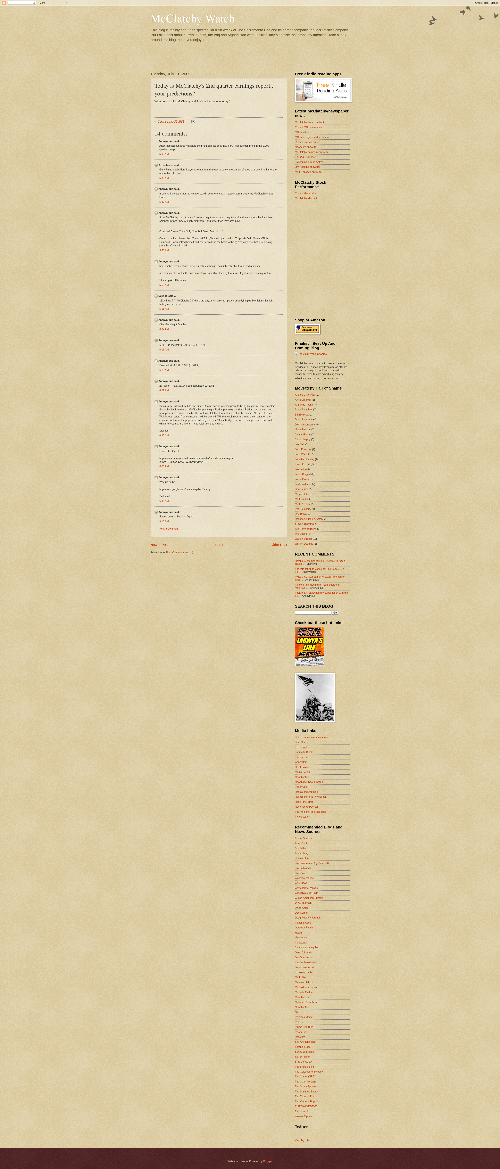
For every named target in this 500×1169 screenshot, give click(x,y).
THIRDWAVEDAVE (306, 1106)
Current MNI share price (308, 127)
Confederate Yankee (306, 887)
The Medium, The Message (310, 811)
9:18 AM (164, 521)
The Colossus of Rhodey (309, 1071)
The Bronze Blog (304, 1066)
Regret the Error (304, 801)
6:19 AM (164, 370)
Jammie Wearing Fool (307, 947)
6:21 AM (164, 390)
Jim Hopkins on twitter (307, 166)
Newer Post (159, 545)
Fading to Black (304, 752)
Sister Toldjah (302, 1056)
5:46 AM (164, 250)
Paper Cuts (301, 786)
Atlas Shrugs (302, 853)
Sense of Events (304, 1051)
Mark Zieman (302, 504)
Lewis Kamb (302, 479)
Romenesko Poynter (306, 806)
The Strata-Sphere (305, 1086)
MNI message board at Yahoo (312, 137)
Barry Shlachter (303, 409)
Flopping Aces (303, 922)
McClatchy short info (306, 198)
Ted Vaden (301, 533)
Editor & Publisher (305, 156)
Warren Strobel (303, 538)
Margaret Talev (303, 494)
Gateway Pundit (304, 927)
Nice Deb (300, 1012)
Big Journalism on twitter (309, 162)
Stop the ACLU (303, 1061)
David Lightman (303, 419)
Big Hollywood (303, 868)
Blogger (267, 1161)
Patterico (300, 1022)
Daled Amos (302, 907)
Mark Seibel (301, 499)
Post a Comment (169, 528)
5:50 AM (164, 285)
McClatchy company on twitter (312, 152)
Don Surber (301, 912)
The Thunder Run (304, 1096)
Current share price (305, 193)
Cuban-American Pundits (309, 897)
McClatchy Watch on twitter (310, 122)
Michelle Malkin (303, 992)
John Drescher (303, 449)
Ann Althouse (302, 848)
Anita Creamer (303, 399)
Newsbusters (302, 777)
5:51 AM (164, 308)
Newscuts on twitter (306, 146)
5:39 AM (164, 201)
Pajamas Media (303, 1017)
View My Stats (303, 1140)
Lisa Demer (301, 489)
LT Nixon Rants (303, 972)
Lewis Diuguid (303, 474)
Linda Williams (303, 484)
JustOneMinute (303, 957)
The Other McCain (305, 1081)
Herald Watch (302, 767)
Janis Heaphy (302, 439)
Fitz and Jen (302, 757)
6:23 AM (164, 435)
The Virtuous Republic (307, 1101)
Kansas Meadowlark (306, 962)
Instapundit (301, 942)
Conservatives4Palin (306, 892)
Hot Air (299, 932)
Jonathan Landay (304, 459)
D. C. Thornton (303, 902)
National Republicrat (306, 1002)
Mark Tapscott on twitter (308, 171)
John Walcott (302, 454)
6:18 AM (164, 349)
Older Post (279, 545)
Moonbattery (302, 997)
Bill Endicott (302, 414)
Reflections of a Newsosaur (310, 796)
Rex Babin (301, 514)
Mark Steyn (301, 977)
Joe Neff (299, 444)
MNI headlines (303, 132)
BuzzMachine (302, 742)
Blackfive (300, 873)
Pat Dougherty (303, 508)
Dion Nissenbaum (305, 424)
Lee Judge (301, 469)
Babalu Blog (302, 858)
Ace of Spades (303, 838)
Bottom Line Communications (311, 737)
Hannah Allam (303, 429)
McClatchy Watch (192, 18)
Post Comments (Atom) (179, 552)
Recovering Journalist (307, 791)
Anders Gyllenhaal (305, 394)
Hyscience (301, 937)
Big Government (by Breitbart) (312, 863)
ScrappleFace (303, 1046)
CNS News (301, 882)
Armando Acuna (304, 404)
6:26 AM (164, 466)
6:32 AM (164, 500)
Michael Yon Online (306, 987)
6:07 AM (164, 329)
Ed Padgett (301, 747)
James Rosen (303, 434)
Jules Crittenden (304, 952)
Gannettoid (301, 762)
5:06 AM (164, 153)
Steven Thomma (304, 523)
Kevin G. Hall (302, 464)
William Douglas (304, 543)
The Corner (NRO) (305, 1076)
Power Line (301, 1032)
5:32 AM (164, 178)
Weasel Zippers (303, 1116)
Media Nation (302, 771)
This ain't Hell (302, 1111)
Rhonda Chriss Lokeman (309, 518)
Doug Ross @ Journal (307, 917)
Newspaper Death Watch (309, 781)
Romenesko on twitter (307, 142)
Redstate (300, 1036)
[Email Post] (193, 121)
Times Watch (302, 816)
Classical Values (304, 878)
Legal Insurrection (305, 967)
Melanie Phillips (304, 982)
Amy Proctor (302, 843)
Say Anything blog (305, 1041)
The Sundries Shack (306, 1091)
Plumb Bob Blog (304, 1026)
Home (219, 545)
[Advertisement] (324, 231)
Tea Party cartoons (305, 528)
